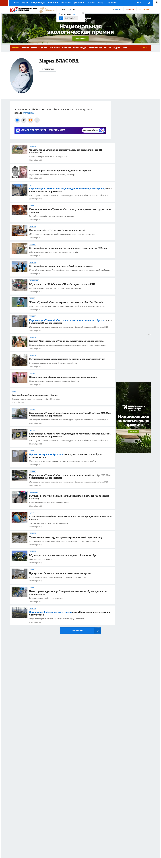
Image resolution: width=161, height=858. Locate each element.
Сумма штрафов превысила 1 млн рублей (48, 156)
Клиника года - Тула (39, 48)
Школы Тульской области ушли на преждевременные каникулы (63, 377)
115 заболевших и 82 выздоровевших (70, 190)
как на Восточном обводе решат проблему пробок (70, 613)
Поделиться (49, 69)
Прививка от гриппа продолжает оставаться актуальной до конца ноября (62, 461)
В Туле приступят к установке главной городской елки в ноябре (62, 555)
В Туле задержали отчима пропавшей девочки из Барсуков (60, 170)
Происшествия (34, 167)
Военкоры (66, 48)
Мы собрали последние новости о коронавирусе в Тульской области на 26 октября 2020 (68, 327)
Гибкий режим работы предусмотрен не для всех (51, 216)
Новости (25, 48)
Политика (53, 3)
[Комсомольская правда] (23, 9)
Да (61, 18)
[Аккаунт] (157, 3)
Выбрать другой (70, 18)
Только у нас (55, 48)
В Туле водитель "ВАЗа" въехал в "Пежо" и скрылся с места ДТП (62, 284)
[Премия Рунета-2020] (46, 9)
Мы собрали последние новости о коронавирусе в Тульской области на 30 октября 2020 (68, 195)
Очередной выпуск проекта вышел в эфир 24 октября (36, 399)
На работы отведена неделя (42, 559)
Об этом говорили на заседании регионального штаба (53, 252)
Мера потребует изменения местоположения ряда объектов (56, 619)
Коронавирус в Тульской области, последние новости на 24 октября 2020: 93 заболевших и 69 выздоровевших (70, 435)
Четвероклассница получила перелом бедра (49, 502)
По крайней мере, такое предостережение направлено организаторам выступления (67, 345)
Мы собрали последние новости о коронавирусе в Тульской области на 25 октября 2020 (68, 419)
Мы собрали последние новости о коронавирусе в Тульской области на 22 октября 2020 (68, 482)
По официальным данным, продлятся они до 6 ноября (54, 381)
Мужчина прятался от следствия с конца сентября (52, 174)
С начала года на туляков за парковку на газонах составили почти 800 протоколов (65, 151)
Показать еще (77, 631)
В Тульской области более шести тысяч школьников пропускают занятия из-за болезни (70, 518)
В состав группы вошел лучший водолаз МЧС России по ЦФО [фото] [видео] (64, 541)
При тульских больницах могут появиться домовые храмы (60, 573)
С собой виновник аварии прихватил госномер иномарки (55, 288)
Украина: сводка (80, 48)
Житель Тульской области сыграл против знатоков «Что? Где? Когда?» (66, 302)
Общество (66, 3)
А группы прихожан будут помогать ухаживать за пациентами (57, 577)
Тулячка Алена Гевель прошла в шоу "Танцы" (35, 395)
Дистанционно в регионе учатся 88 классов (48, 523)
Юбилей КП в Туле (95, 48)
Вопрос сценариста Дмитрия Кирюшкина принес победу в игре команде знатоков (67, 306)
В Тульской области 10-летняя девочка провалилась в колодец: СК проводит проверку (69, 497)
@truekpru (28, 113)
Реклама (130, 9)
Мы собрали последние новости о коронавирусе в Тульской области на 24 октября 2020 (68, 440)
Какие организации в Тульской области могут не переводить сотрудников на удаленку (70, 210)
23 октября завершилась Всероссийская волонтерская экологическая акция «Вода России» (70, 270)
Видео (24, 3)
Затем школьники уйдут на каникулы (46, 598)
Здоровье (112, 3)
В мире (91, 3)
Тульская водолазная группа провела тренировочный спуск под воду (65, 537)
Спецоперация (38, 3)
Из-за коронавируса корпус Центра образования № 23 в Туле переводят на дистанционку (68, 592)
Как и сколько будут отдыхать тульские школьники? (57, 230)
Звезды (101, 3)
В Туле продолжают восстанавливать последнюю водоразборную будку (67, 359)
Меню (4, 3)
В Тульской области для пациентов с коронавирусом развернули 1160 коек (68, 248)
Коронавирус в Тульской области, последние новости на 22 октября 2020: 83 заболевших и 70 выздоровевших (70, 476)
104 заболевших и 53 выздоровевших (70, 321)
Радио (118, 9)
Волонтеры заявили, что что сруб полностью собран (53, 363)
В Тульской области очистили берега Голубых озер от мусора (61, 266)
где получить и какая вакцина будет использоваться (65, 455)
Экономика (79, 3)
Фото (16, 3)
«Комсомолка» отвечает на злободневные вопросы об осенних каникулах (62, 234)
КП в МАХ (107, 48)
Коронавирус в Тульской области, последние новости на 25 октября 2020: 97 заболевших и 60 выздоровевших (70, 414)
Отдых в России (120, 48)
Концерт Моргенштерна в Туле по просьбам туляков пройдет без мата (66, 341)
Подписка (144, 9)
